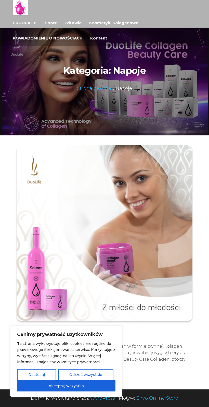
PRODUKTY (24, 22)
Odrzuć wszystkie (85, 374)
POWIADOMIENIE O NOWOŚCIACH (48, 38)
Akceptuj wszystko (66, 386)
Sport (51, 22)
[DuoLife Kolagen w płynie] (104, 233)
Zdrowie (73, 22)
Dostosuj (36, 374)
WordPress (102, 398)
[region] (66, 361)
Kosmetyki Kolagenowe (113, 22)
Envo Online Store (157, 398)
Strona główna (94, 88)
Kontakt (98, 38)
